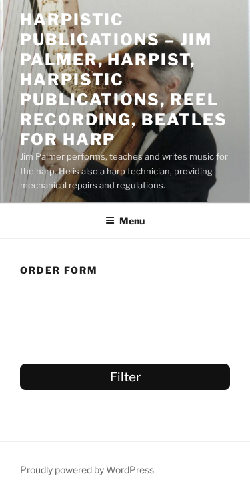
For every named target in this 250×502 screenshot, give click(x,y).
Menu (132, 220)
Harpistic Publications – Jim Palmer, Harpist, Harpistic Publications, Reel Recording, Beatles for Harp (123, 79)
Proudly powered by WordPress (87, 469)
